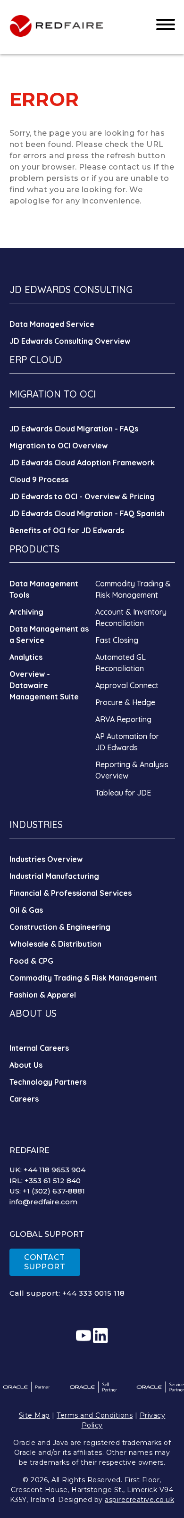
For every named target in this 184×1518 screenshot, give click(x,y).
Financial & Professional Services (70, 893)
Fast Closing (116, 640)
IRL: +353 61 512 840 (45, 1180)
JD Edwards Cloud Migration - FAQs (73, 428)
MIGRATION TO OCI (52, 394)
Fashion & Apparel (42, 994)
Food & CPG (31, 961)
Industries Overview (46, 859)
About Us (25, 1065)
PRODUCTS (34, 549)
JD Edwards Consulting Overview (69, 341)
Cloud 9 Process (38, 479)
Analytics (25, 657)
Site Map (34, 1415)
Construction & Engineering (59, 927)
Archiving (26, 612)
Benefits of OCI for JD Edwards (66, 530)
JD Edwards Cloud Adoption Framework (82, 462)
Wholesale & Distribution (55, 944)
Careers (24, 1099)
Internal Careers (39, 1048)
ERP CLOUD (35, 359)
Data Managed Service (51, 324)
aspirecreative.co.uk (139, 1499)
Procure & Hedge (125, 702)
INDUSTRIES (36, 824)
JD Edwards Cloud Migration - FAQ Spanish (87, 513)
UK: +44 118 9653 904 (47, 1169)
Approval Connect (127, 685)
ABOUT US (33, 1013)
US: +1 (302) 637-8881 (47, 1190)
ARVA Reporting (123, 719)
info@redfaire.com (43, 1201)
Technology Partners (47, 1082)
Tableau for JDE (123, 792)
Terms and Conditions (95, 1415)
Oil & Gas (26, 910)
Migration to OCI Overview (58, 445)
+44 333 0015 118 (93, 1293)
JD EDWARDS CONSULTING (71, 289)
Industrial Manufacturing (54, 876)
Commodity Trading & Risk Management (83, 977)
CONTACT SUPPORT (45, 1262)
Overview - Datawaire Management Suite (44, 685)
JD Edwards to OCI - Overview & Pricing (82, 496)
